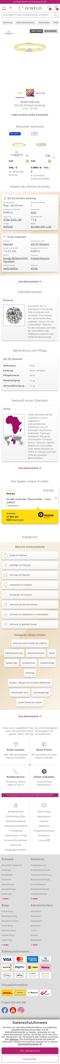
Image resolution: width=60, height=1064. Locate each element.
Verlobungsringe (41, 692)
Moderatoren (44, 816)
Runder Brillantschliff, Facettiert (15, 260)
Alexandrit (36, 911)
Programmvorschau (44, 830)
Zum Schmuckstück (28, 281)
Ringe (51, 653)
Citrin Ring (7, 925)
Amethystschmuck (40, 870)
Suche (55, 14)
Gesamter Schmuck (12, 865)
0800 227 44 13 (16, 784)
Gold (33, 212)
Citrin (34, 930)
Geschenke (44, 22)
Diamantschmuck (36, 653)
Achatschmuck (38, 865)
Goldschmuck (28, 663)
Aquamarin (36, 921)
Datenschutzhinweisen (28, 1044)
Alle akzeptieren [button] (30, 1051)
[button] (4, 8)
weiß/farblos (10, 268)
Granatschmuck (39, 894)
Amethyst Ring (9, 916)
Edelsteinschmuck (25, 22)
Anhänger (7, 870)
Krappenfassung (40, 258)
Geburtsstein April (19, 692)
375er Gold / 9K (12, 220)
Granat (34, 935)
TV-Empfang (15, 830)
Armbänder (7, 874)
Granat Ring (8, 935)
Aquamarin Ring (10, 921)
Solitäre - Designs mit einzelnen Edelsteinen (30, 682)
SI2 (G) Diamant (40, 244)
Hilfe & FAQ (16, 845)
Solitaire (8, 227)
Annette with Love (41, 227)
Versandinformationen (15, 840)
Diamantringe (9, 889)
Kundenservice (15, 811)
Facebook (5, 1010)
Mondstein (36, 940)
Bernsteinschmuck (40, 879)
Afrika (34, 268)
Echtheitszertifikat (15, 816)
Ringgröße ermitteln (15, 849)
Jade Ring (7, 940)
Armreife (6, 879)
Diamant (8, 244)
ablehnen (14, 1039)
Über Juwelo (44, 811)
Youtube (13, 1010)
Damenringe (11, 663)
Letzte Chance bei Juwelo (30, 702)
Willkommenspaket (16, 821)
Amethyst (36, 916)
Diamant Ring (9, 930)
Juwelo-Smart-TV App (15, 835)
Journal (43, 840)
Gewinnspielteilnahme (15, 826)
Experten (44, 821)
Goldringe (30, 673)
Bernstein (36, 925)
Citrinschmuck (38, 884)
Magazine (44, 826)
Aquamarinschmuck (41, 874)
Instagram (21, 1010)
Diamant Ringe (47, 663)
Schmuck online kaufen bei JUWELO (30, 643)
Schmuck (7, 22)
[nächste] (53, 157)
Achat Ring (7, 911)
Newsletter (44, 835)
